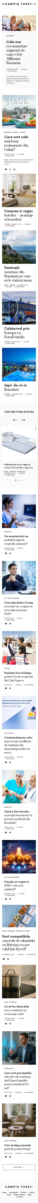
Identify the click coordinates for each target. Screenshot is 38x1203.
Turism (22, 132)
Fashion (13, 471)
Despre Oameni (19, 1195)
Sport (9, 1195)
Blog (6, 285)
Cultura (32, 1192)
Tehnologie (9, 1068)
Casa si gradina (8, 931)
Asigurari (10, 35)
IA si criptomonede (11, 598)
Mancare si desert (11, 132)
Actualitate (9, 733)
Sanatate (8, 532)
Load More (17, 1167)
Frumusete (21, 471)
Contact (19, 1197)
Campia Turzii (19, 4)
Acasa (4, 1192)
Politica (23, 1192)
